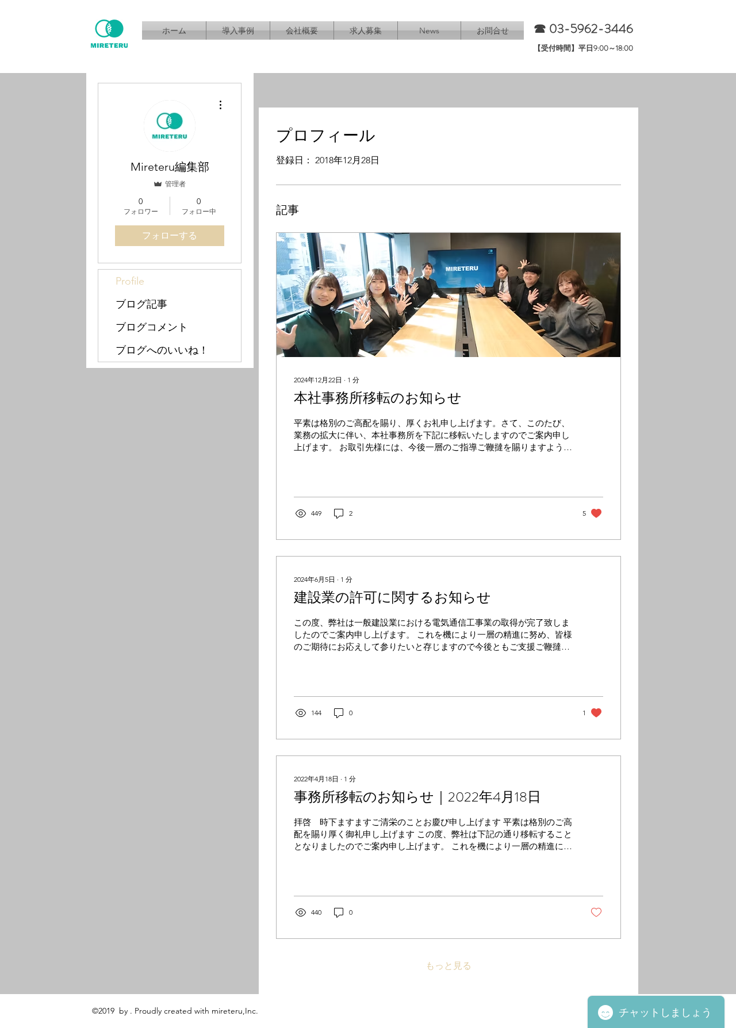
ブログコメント (152, 327)
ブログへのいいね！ (162, 350)
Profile (130, 281)
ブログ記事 (141, 304)
